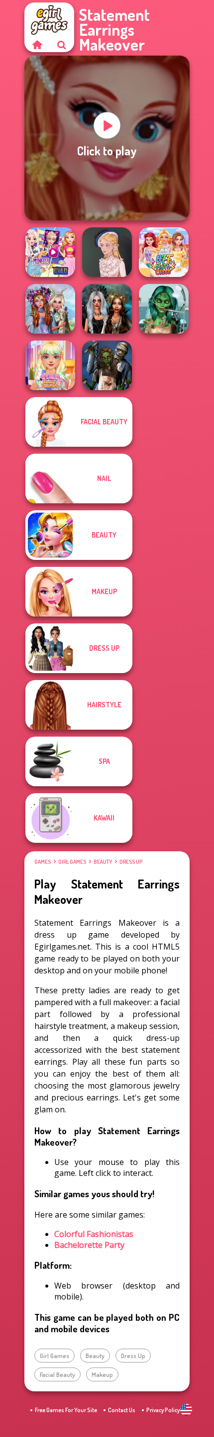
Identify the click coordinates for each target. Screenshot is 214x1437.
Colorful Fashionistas (93, 1234)
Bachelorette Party (89, 1244)
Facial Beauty (57, 1374)
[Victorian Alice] (107, 252)
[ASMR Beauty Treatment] (50, 365)
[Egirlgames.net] (36, 44)
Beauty (103, 861)
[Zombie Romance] (107, 365)
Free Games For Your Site (66, 1410)
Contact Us (121, 1410)
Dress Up (130, 861)
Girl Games (72, 861)
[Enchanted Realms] (107, 309)
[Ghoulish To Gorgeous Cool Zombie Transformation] (164, 309)
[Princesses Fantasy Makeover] (50, 309)
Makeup (102, 1374)
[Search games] (61, 44)
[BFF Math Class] (164, 252)
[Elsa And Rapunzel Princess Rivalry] (50, 252)
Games (42, 861)
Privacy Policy (163, 1410)
